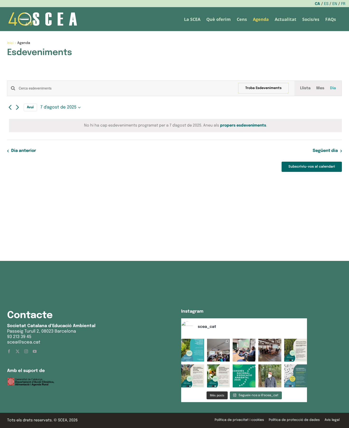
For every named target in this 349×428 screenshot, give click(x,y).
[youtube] (35, 351)
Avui (30, 107)
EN (334, 4)
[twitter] (17, 351)
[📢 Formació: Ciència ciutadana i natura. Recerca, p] (192, 375)
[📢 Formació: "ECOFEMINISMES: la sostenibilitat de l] (295, 375)
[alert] (175, 125)
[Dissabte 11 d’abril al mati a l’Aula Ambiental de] (218, 350)
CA (317, 4)
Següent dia (325, 151)
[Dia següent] (17, 107)
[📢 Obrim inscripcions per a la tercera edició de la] (192, 350)
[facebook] (9, 351)
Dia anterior (23, 151)
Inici (10, 43)
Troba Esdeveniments (263, 88)
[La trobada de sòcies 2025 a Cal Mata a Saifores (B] (269, 350)
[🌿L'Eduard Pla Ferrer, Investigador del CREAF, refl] (269, 375)
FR (343, 4)
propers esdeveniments (243, 125)
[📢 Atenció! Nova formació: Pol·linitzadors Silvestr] (218, 375)
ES (326, 4)
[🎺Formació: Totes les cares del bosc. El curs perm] (295, 350)
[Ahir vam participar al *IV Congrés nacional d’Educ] (244, 350)
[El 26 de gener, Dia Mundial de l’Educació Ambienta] (244, 375)
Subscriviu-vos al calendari (311, 166)
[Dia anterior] (10, 107)
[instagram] (26, 351)
